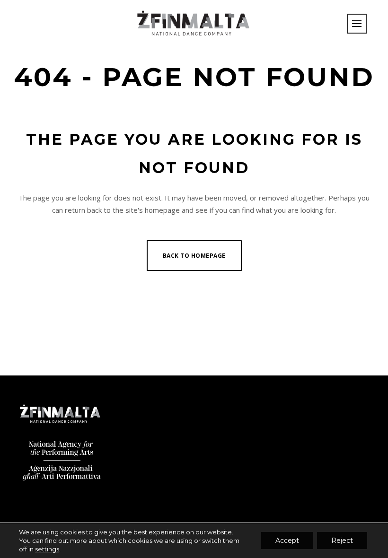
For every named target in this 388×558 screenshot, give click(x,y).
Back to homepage (194, 256)
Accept (287, 540)
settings (47, 549)
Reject (342, 540)
